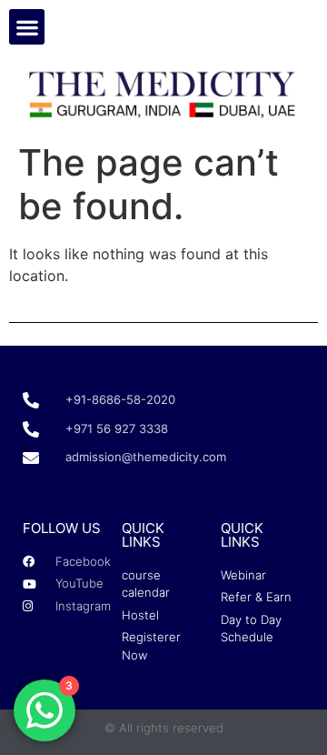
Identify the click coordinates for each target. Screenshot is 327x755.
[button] (27, 27)
